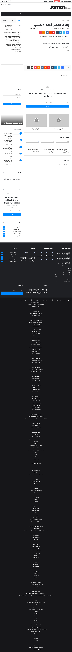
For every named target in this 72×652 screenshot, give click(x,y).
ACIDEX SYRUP (36, 311)
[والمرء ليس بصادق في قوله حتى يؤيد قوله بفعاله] (17, 135)
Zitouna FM (36, 620)
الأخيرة (12, 20)
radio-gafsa (36, 562)
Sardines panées (36, 591)
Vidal (36, 618)
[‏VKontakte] (47, 32)
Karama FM (36, 468)
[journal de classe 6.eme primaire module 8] (17, 28)
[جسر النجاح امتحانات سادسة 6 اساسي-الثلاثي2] (45, 256)
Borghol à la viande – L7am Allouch (36, 416)
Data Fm (36, 434)
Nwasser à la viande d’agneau (36, 519)
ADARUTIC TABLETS (36, 380)
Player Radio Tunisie (36, 537)
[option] (12, 117)
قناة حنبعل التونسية (36, 645)
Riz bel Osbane (36, 580)
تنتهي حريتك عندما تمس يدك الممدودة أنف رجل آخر (7, 148)
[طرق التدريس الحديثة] (39, 260)
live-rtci (36, 483)
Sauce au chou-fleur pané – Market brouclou (36, 593)
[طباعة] (28, 67)
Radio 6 (36, 539)
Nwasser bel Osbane (36, 521)
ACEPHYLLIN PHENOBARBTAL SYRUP (36, 304)
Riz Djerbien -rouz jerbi (36, 582)
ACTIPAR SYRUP (36, 335)
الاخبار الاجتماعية (16, 231)
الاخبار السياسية (16, 229)
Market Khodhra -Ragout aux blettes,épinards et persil (36, 486)
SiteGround (22, 300)
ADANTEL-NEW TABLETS (36, 371)
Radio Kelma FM (36, 544)
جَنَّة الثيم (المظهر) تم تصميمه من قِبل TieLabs (41, 300)
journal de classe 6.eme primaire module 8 (8, 26)
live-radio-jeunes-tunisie (36, 481)
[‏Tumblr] (57, 32)
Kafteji (36, 465)
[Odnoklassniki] (43, 32)
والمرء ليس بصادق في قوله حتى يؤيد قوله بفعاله (8, 135)
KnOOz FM (36, 472)
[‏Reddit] (50, 32)
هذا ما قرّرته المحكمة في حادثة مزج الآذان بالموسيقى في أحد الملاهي (13, 45)
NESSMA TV (36, 517)
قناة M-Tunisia (36, 633)
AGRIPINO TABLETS (36, 398)
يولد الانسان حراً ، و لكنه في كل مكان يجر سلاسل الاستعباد (7, 141)
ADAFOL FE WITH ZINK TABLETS (36, 347)
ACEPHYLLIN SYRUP (36, 306)
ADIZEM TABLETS (36, 396)
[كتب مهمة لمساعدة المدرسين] (50, 260)
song (36, 600)
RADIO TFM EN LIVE (36, 553)
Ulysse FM (36, 615)
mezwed (36, 492)
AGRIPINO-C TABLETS (36, 403)
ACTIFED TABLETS (36, 326)
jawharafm (36, 461)
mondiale (36, 503)
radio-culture (36, 559)
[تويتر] (64, 32)
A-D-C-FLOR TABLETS (10, 300)
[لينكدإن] (60, 32)
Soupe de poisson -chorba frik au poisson (36, 602)
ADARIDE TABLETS (36, 376)
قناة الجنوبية (36, 638)
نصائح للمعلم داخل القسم (49, 1)
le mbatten (36, 477)
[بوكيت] (40, 32)
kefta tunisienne (36, 470)
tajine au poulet (36, 606)
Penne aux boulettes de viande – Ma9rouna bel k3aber (36, 530)
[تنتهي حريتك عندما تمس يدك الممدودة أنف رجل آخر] (17, 149)
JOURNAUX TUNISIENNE (36, 463)
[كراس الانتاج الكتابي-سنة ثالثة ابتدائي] (39, 256)
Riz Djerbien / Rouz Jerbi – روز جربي (36, 584)
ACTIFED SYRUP (36, 324)
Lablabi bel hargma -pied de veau (36, 474)
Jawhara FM (36, 459)
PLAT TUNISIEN (36, 535)
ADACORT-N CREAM (36, 342)
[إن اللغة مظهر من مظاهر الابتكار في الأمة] (17, 155)
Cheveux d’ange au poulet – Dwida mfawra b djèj (36, 418)
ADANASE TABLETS (36, 362)
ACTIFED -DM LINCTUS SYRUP (36, 320)
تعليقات (5, 20)
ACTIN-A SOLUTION (36, 333)
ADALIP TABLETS (36, 351)
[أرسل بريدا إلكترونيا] (62, 28)
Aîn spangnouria (36, 405)
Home (36, 452)
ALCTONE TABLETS (36, 412)
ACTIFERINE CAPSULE (36, 329)
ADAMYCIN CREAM (36, 358)
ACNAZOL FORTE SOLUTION (36, 313)
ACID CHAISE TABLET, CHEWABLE (36, 309)
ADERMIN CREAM (36, 391)
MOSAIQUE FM (36, 506)
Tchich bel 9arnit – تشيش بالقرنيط (36, 609)
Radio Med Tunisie (36, 546)
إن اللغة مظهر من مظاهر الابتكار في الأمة (8, 155)
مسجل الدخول (60, 164)
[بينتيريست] (53, 32)
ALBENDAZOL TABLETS (36, 409)
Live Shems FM (36, 479)
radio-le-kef (36, 564)
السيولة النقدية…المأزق (16, 49)
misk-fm (36, 499)
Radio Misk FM (36, 548)
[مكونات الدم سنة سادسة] (32, 144)
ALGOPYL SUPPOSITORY (36, 414)
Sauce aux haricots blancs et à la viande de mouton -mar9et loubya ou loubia (36, 595)
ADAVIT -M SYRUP (36, 382)
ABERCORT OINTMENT (36, 302)
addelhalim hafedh (36, 389)
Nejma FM (36, 515)
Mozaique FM (36, 512)
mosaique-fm (36, 508)
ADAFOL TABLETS (36, 349)
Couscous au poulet (36, 430)
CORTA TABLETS (36, 423)
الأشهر (19, 20)
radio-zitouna (36, 577)
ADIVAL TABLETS (36, 394)
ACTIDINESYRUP (36, 318)
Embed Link (36, 443)
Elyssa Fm (36, 441)
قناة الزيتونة (36, 640)
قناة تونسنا (36, 642)
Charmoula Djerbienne (36, 649)
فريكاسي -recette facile (36, 631)
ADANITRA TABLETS (36, 367)
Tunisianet (65, 28)
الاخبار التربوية (17, 227)
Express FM (36, 447)
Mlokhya (36, 501)
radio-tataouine (36, 575)
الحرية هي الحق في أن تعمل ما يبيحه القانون (8, 161)
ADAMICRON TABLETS (36, 356)
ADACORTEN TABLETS (36, 344)
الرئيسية (66, 20)
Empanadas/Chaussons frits (36, 445)
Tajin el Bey (36, 604)
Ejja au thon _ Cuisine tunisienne (36, 438)
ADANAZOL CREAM (36, 365)
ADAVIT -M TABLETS (36, 385)
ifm (36, 456)
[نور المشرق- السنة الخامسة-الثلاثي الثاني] (62, 144)
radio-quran (36, 571)
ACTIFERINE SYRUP (36, 331)
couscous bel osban (36, 432)
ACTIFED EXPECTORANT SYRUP (36, 322)
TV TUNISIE (36, 613)
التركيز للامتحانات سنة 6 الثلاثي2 (49, 150)
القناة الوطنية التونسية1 (36, 624)
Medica (36, 488)
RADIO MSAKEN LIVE (36, 550)
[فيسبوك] (67, 32)
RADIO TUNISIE (36, 557)
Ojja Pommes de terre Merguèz (36, 526)
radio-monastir (36, 566)
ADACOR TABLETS (36, 340)
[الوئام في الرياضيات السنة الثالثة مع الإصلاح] (50, 256)
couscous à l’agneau (36, 425)
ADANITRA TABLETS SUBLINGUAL (36, 369)
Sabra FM (36, 586)
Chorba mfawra (36, 421)
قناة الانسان (36, 636)
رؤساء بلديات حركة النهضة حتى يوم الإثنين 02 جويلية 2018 (36, 629)
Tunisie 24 (36, 611)
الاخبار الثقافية (17, 235)
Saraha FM (36, 589)
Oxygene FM (36, 528)
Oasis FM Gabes (36, 524)
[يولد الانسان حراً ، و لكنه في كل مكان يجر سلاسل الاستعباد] (17, 142)
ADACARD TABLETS (36, 338)
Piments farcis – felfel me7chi (36, 533)
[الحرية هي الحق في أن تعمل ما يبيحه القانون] (17, 162)
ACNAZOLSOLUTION (36, 315)
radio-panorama (36, 568)
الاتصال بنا (36, 622)
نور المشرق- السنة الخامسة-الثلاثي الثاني (63, 150)
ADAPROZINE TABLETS (36, 374)
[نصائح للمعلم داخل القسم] (45, 260)
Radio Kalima (36, 542)
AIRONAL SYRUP (36, 407)
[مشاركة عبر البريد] (32, 67)
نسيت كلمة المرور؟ (7, 97)
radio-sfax (36, 573)
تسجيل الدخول (12, 103)
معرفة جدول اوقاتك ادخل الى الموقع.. (36, 647)
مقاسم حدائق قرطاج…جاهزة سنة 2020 (12, 32)
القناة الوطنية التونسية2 (36, 627)
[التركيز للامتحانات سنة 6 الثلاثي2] (47, 144)
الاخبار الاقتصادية (16, 233)
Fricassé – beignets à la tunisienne (36, 450)
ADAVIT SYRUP (36, 387)
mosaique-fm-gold (36, 510)
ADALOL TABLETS (36, 353)
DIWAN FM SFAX (36, 436)
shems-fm (36, 598)
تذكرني (18, 100)
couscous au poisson (36, 427)
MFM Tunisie (36, 497)
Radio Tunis (36, 555)
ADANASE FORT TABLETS (36, 360)
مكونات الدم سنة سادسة (33, 150)
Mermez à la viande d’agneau (36, 490)
